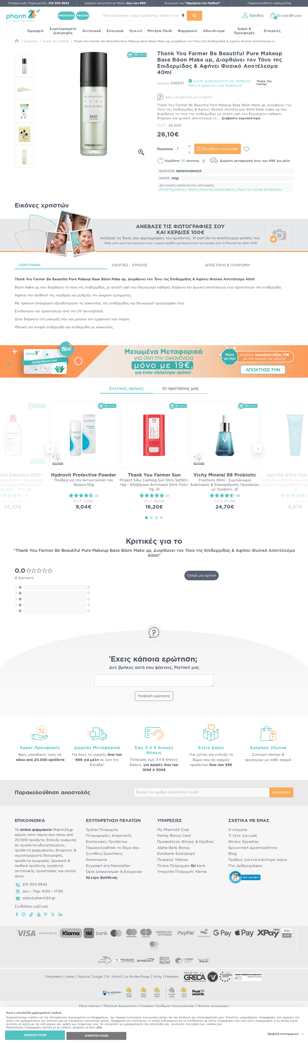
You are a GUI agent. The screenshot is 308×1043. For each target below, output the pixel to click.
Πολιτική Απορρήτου (120, 1006)
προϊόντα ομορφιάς (32, 861)
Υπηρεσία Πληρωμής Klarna (182, 871)
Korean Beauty (224, 189)
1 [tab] (146, 517)
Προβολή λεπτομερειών (283, 1034)
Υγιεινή (135, 31)
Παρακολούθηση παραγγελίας (269, 3)
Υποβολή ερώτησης (154, 696)
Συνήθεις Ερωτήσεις (104, 853)
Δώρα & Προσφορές (244, 31)
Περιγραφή (29, 265)
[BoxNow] (165, 960)
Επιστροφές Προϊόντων (107, 841)
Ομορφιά (35, 31)
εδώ (99, 1027)
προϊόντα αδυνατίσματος (42, 845)
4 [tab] (161, 517)
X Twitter (53, 914)
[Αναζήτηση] (194, 16)
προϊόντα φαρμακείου (34, 850)
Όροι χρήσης (90, 1006)
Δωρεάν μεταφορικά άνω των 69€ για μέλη (254, 160)
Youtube (39, 914)
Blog (232, 853)
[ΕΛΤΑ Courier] (104, 960)
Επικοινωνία (96, 859)
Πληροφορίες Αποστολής (109, 835)
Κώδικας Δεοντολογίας (176, 1006)
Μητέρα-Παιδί (160, 31)
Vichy (157, 976)
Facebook (17, 914)
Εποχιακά (115, 31)
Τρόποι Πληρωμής (102, 830)
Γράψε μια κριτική (201, 575)
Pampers (172, 976)
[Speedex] (145, 960)
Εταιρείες (272, 31)
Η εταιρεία (237, 830)
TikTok (31, 914)
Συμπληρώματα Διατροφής (62, 31)
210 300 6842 (34, 884)
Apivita (83, 976)
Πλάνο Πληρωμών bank (181, 866)
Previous (50, 448)
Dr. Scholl (113, 976)
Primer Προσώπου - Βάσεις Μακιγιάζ (185, 189)
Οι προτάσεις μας (180, 388)
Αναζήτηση (281, 792)
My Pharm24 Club (173, 830)
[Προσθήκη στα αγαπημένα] (246, 149)
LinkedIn (61, 914)
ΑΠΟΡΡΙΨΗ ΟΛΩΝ (96, 1035)
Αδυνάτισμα (214, 31)
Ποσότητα (165, 149)
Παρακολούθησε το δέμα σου (113, 848)
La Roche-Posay (137, 976)
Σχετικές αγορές (126, 388)
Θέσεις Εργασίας (243, 841)
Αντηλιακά (91, 31)
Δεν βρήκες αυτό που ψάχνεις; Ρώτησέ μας (154, 668)
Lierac (70, 976)
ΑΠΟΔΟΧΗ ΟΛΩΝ (35, 1035)
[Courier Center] (184, 960)
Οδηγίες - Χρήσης (130, 265)
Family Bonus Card (174, 835)
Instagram (24, 914)
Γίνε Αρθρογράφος (245, 866)
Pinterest (46, 914)
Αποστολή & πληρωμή (227, 265)
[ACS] (203, 960)
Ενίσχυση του (192, 3)
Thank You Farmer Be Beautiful (259, 189)
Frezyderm (53, 976)
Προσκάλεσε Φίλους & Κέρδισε (185, 841)
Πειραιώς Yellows (172, 859)
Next (258, 448)
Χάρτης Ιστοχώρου (213, 1006)
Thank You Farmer (264, 83)
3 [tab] (156, 517)
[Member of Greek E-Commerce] (195, 977)
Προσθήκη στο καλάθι (220, 149)
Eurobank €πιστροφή (176, 853)
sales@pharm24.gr (39, 898)
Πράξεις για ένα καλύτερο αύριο (257, 859)
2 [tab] (151, 517)
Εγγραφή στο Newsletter (108, 866)
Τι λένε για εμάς (243, 835)
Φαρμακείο (188, 31)
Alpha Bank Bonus (173, 848)
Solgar (98, 976)
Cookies (146, 1006)
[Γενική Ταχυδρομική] (124, 960)
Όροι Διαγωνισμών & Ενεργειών (114, 871)
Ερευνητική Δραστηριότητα (252, 848)
